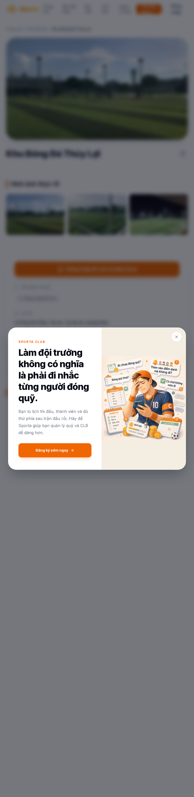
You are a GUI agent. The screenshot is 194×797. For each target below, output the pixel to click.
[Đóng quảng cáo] (177, 337)
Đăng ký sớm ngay (52, 450)
